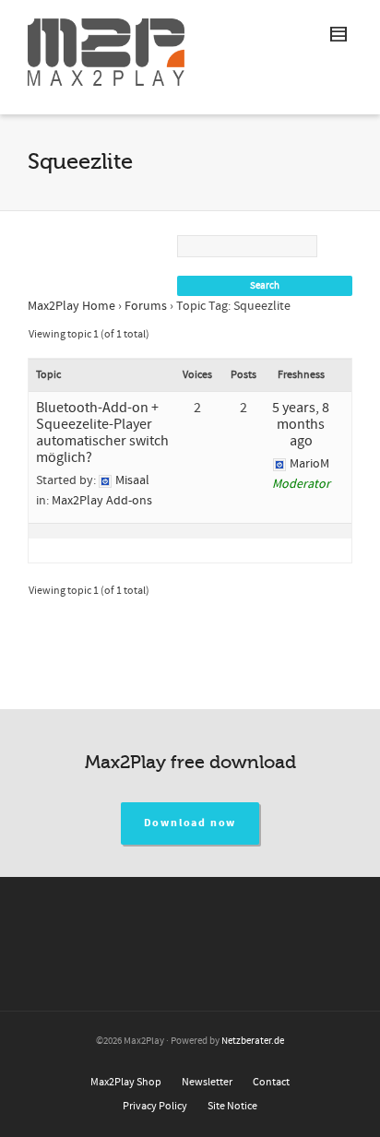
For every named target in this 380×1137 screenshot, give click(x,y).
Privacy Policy (155, 1106)
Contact (271, 1082)
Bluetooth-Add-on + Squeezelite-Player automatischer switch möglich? (102, 432)
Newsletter (207, 1082)
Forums (146, 306)
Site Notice (232, 1106)
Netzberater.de (252, 1041)
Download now (190, 823)
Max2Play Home (71, 306)
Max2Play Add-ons (102, 500)
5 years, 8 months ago (300, 424)
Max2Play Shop (125, 1082)
